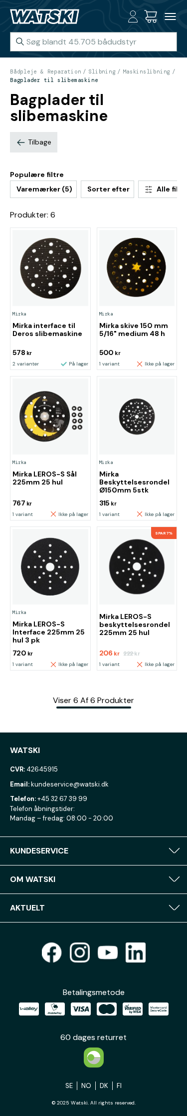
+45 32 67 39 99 (62, 798)
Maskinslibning (146, 71)
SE (69, 1086)
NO (86, 1086)
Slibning (101, 71)
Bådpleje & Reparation (45, 71)
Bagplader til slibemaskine (54, 80)
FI (119, 1086)
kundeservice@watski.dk (70, 784)
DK (104, 1086)
